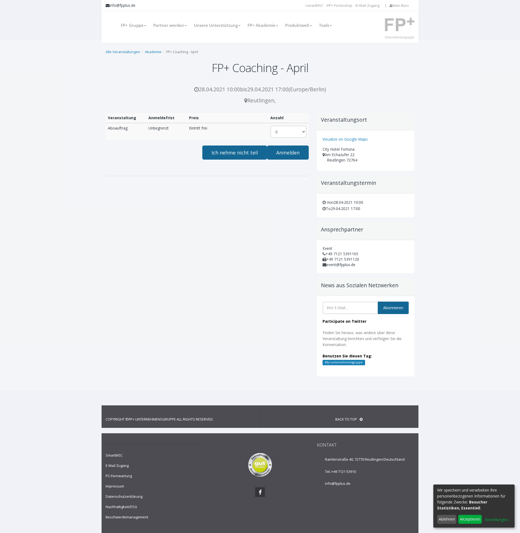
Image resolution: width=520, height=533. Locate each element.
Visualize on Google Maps (345, 139)
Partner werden (168, 25)
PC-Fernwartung (119, 475)
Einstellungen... (497, 519)
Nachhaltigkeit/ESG (121, 506)
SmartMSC (114, 455)
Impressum (115, 486)
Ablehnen (447, 519)
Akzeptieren (470, 519)
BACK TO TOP (346, 419)
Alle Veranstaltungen (123, 51)
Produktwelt (297, 25)
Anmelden (288, 152)
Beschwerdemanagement (127, 517)
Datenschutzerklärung (124, 496)
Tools (324, 25)
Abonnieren (393, 307)
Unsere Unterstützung (216, 25)
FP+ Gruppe (132, 25)
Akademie (153, 51)
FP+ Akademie (261, 25)
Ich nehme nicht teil (235, 152)
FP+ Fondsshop (339, 5)
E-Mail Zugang (367, 5)
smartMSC (315, 5)
